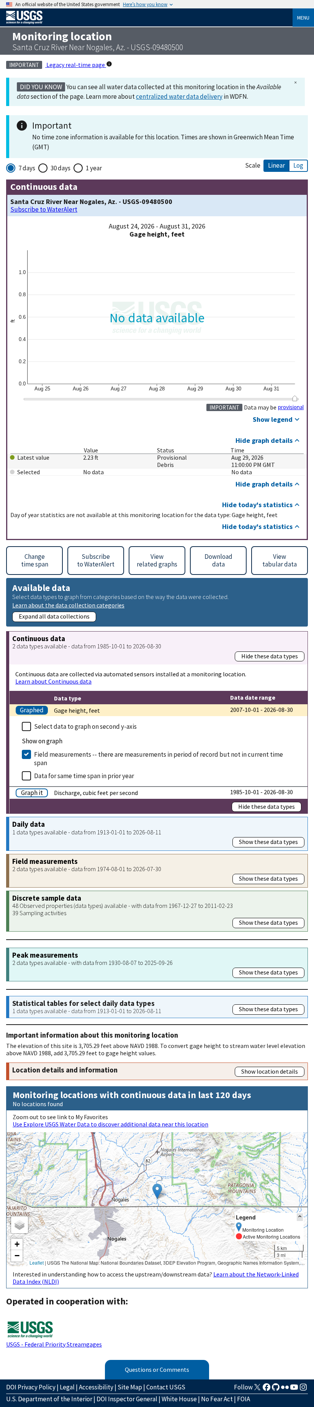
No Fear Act (217, 1399)
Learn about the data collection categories (68, 605)
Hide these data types (269, 656)
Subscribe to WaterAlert (43, 209)
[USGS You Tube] (294, 1389)
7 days (26, 168)
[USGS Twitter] (257, 1389)
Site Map (130, 1387)
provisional (291, 407)
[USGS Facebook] (266, 1389)
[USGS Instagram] (303, 1389)
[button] (157, 1191)
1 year (94, 168)
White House (179, 1399)
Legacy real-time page (75, 65)
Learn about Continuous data (53, 681)
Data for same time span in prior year (84, 776)
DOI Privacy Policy (31, 1387)
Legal (67, 1387)
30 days (60, 168)
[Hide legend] (300, 1217)
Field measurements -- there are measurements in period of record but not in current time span (158, 758)
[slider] (295, 398)
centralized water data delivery (179, 96)
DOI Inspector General (126, 1399)
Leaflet (36, 1262)
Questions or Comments (157, 1369)
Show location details (269, 1071)
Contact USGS (165, 1387)
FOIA (243, 1399)
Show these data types (268, 842)
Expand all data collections (54, 616)
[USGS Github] (275, 1389)
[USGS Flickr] (284, 1389)
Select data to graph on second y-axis (85, 726)
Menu (303, 17)
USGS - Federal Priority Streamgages (54, 1344)
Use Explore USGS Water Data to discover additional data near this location (110, 1124)
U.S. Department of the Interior (49, 1399)
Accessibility (96, 1387)
